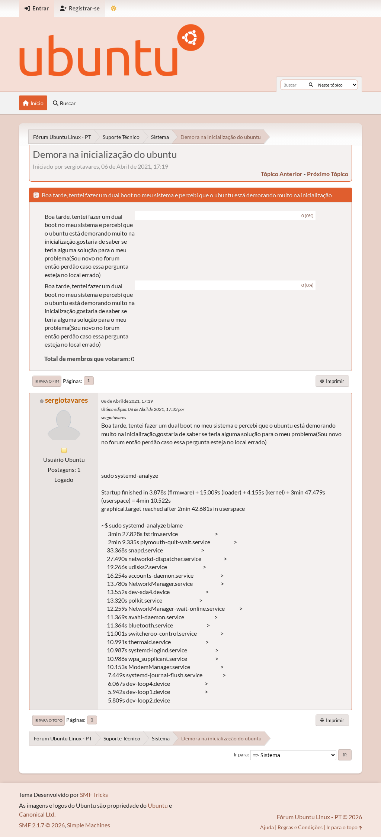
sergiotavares (66, 400)
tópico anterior (281, 173)
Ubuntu (158, 805)
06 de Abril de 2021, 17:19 (127, 401)
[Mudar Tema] (113, 8)
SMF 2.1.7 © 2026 (42, 824)
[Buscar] (311, 85)
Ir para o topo (49, 720)
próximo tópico (327, 173)
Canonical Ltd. (37, 814)
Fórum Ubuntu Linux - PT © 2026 (319, 816)
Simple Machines (88, 824)
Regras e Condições (300, 827)
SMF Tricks (94, 794)
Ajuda (267, 827)
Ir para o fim (47, 381)
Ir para (241, 754)
